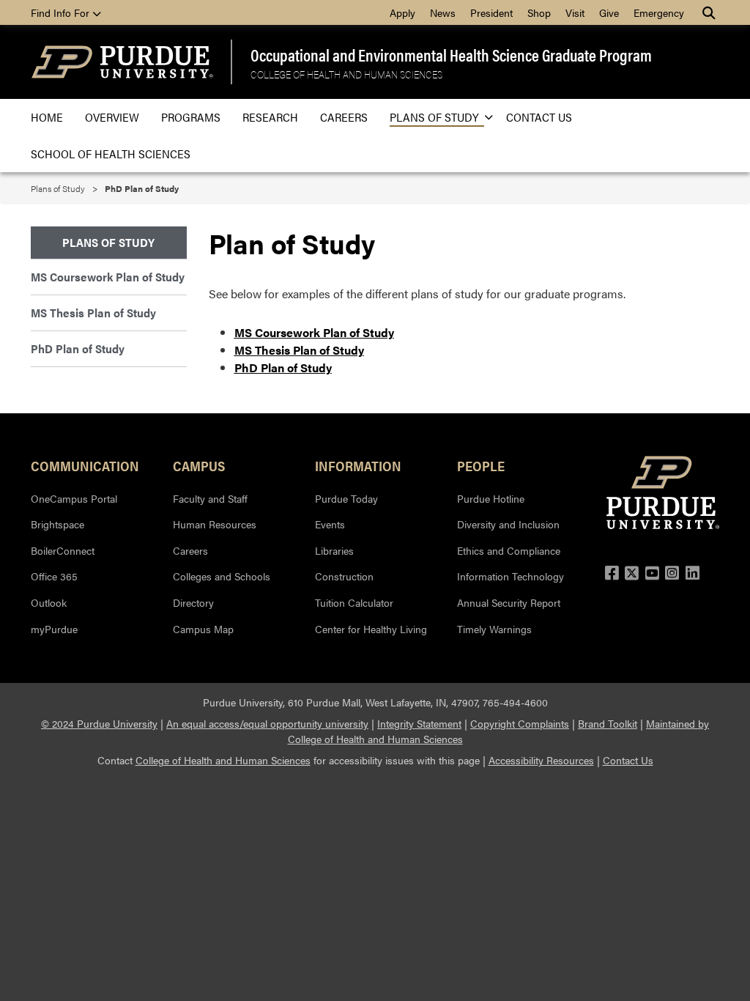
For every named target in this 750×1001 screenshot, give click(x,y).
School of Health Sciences (110, 153)
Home (47, 116)
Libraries (334, 550)
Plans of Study (434, 116)
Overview (112, 116)
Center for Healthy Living (371, 628)
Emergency (659, 12)
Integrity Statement (419, 723)
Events (330, 524)
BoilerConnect (62, 550)
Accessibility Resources (541, 760)
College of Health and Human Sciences (346, 74)
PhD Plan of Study (283, 367)
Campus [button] (199, 465)
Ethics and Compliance (508, 550)
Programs (190, 116)
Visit (574, 12)
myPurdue (54, 628)
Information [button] (358, 465)
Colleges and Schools (221, 576)
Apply (402, 12)
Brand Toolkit (607, 723)
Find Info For (61, 12)
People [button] (481, 465)
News (443, 12)
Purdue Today (346, 498)
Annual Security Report (508, 602)
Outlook (49, 602)
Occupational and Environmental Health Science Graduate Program (451, 54)
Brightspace (57, 524)
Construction (344, 576)
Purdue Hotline (490, 498)
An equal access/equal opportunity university (267, 723)
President (491, 12)
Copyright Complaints (519, 723)
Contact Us (539, 116)
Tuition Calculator (354, 602)
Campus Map (203, 628)
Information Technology (510, 576)
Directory (193, 602)
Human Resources (214, 524)
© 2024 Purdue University (99, 723)
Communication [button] (85, 465)
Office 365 (54, 576)
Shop (539, 12)
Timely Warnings (494, 628)
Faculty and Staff (210, 498)
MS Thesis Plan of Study (93, 312)
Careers (344, 116)
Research (270, 116)
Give (609, 12)
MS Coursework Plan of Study (108, 276)
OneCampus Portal (74, 498)
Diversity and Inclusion (508, 524)
